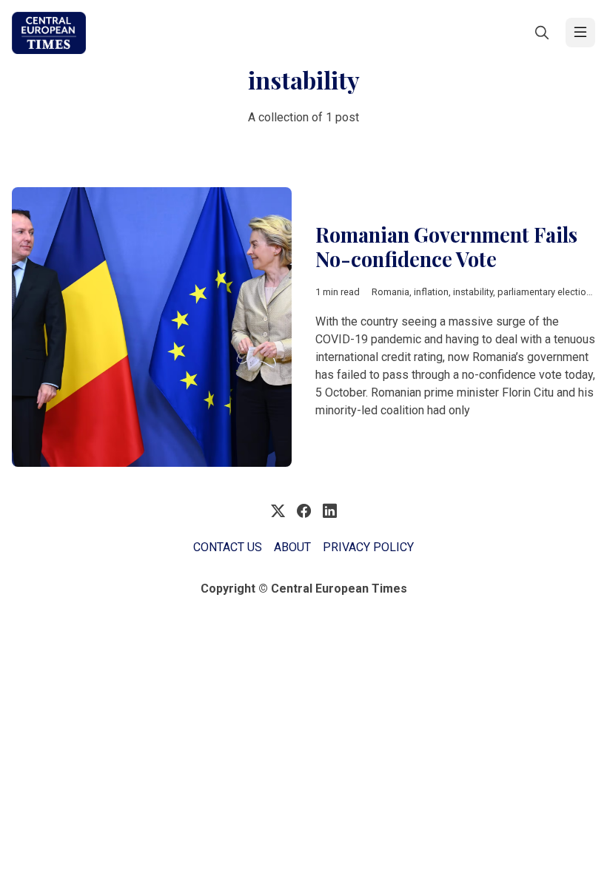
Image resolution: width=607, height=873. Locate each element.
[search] (542, 32)
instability (473, 291)
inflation (431, 291)
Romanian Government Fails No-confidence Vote (446, 246)
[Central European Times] (49, 33)
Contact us (227, 547)
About (292, 547)
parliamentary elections (547, 291)
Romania (390, 291)
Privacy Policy (368, 547)
